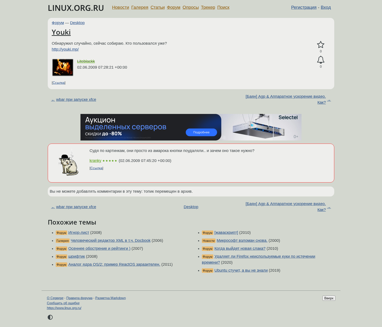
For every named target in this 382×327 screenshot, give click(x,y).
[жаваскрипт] (226, 232)
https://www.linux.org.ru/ (64, 308)
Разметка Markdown (110, 298)
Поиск (223, 7)
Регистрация (304, 7)
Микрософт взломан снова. (242, 240)
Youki (61, 32)
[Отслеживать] (320, 59)
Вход (326, 7)
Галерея (139, 7)
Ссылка (59, 83)
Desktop (77, 23)
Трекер (208, 7)
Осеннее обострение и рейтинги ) (99, 248)
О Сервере (55, 298)
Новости (120, 7)
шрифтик (76, 256)
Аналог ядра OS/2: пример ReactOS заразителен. (114, 264)
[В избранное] (320, 44)
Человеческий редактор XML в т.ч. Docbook (111, 240)
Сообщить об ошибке (63, 303)
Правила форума (79, 298)
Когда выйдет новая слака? (239, 248)
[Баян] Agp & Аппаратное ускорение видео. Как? (286, 99)
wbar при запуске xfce (76, 99)
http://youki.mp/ (65, 49)
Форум (173, 7)
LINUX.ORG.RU (76, 7)
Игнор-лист (78, 232)
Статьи (158, 7)
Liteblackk (86, 61)
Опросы (191, 7)
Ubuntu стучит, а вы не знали (241, 270)
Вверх (329, 298)
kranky (95, 160)
